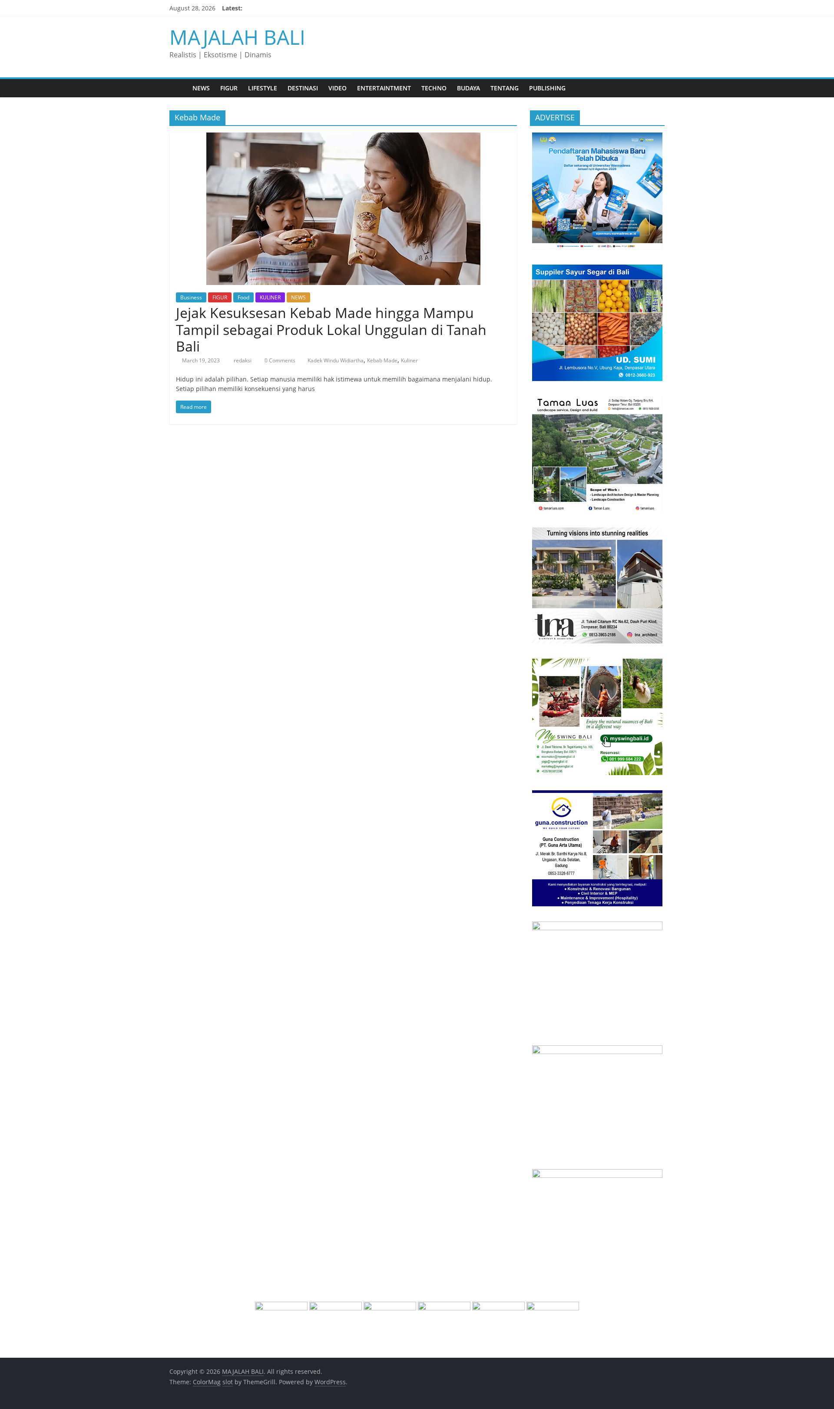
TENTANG (504, 88)
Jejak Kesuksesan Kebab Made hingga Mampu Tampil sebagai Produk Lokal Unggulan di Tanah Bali (331, 329)
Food (243, 297)
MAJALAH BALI (237, 36)
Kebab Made (382, 360)
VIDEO (337, 88)
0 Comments (279, 360)
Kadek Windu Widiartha (336, 360)
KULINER (270, 297)
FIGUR (229, 88)
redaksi (243, 360)
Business (191, 297)
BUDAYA (468, 88)
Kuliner (409, 360)
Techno (434, 88)
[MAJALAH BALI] (178, 88)
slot (227, 1382)
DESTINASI (303, 88)
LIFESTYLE (262, 88)
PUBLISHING (547, 88)
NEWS (201, 88)
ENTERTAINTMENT (384, 88)
